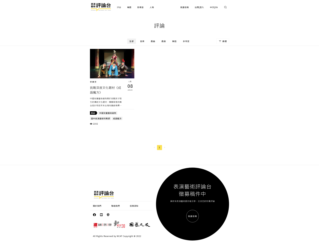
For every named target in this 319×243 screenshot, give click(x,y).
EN (216, 7)
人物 (152, 7)
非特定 (186, 41)
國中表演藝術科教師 (100, 118)
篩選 (224, 41)
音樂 (142, 41)
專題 (129, 7)
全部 (131, 41)
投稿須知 (134, 205)
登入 (202, 7)
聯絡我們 (115, 205)
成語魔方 (117, 118)
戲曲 (153, 41)
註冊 (197, 7)
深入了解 (112, 63)
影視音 (140, 7)
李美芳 (93, 82)
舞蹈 (174, 41)
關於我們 (97, 205)
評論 (119, 7)
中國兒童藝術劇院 (107, 112)
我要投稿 (184, 7)
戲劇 (163, 41)
